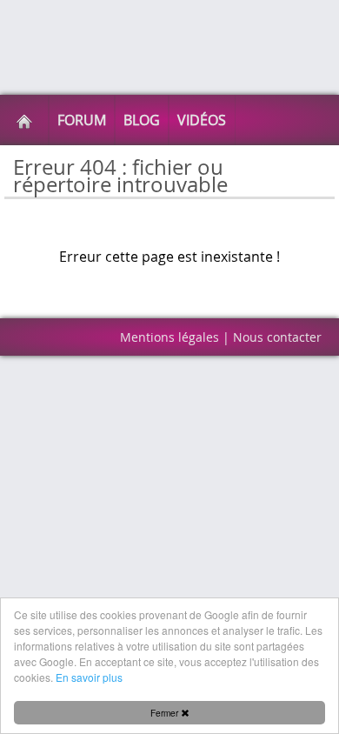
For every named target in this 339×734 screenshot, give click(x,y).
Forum (81, 120)
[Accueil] (24, 120)
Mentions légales (169, 337)
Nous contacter (277, 337)
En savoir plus (89, 677)
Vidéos (201, 120)
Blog (141, 120)
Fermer (165, 712)
